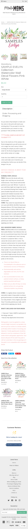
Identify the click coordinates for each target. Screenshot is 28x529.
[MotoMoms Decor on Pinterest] (16, 500)
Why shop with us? (14, 475)
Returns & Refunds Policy (14, 486)
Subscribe (22, 512)
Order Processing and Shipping (11, 114)
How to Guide (14, 479)
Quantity (3, 94)
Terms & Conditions (14, 488)
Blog (14, 477)
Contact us (14, 492)
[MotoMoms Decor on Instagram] (19, 500)
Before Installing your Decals (14, 481)
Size (2, 87)
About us (14, 473)
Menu (4, 1)
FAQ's (14, 490)
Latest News (14, 459)
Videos (14, 462)
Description (7, 109)
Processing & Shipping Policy (14, 484)
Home (2, 22)
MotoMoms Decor (15, 517)
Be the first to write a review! (14, 445)
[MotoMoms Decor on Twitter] (8, 500)
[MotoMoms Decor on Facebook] (12, 500)
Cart (25, 1)
